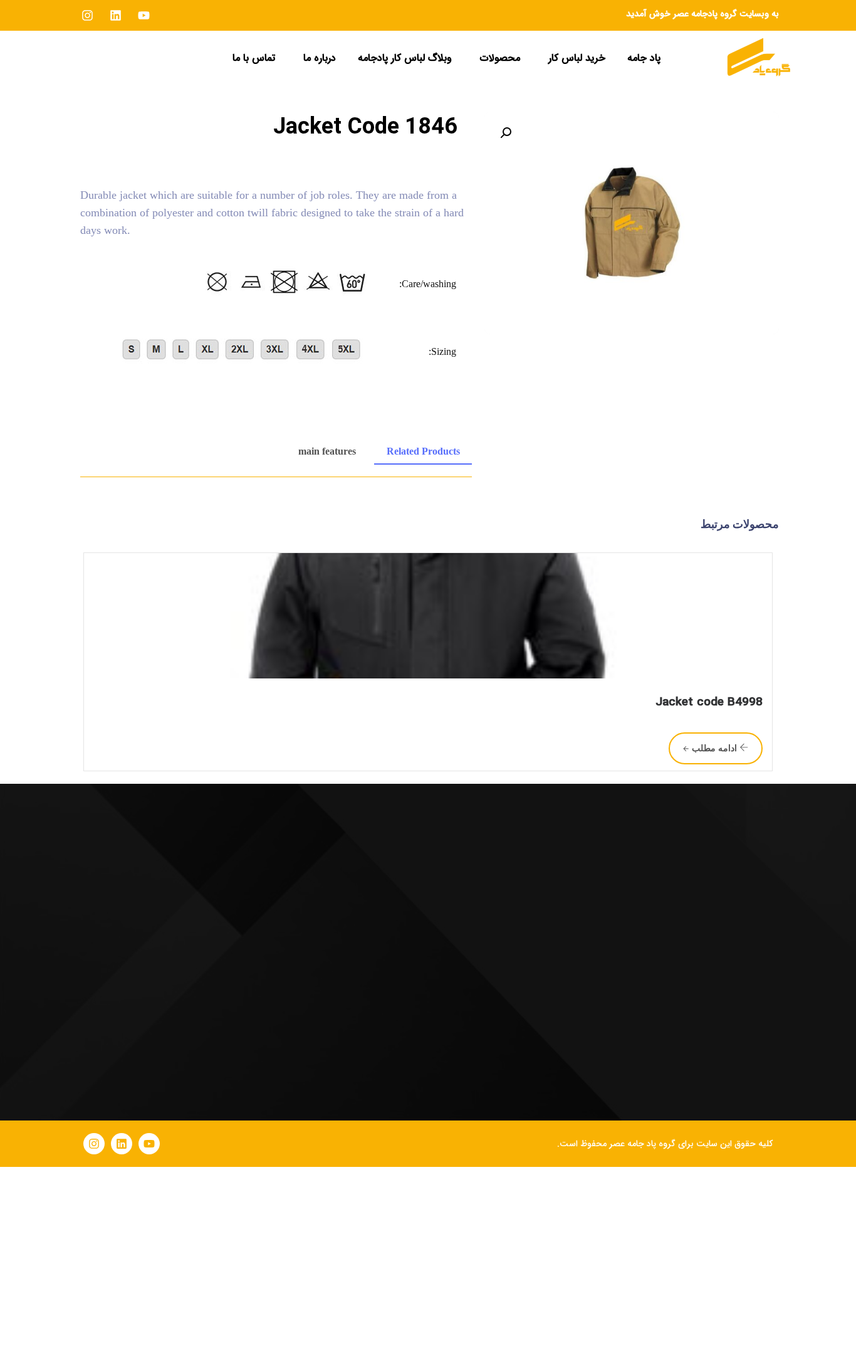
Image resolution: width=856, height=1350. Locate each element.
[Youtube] (149, 1143)
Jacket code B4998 (709, 702)
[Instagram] (94, 1143)
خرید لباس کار (576, 58)
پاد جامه (643, 58)
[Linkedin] (121, 1143)
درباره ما (319, 58)
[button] (574, 58)
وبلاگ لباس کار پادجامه (405, 58)
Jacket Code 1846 (365, 126)
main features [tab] (327, 451)
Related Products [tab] (423, 451)
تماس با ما (253, 58)
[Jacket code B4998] (428, 615)
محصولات (500, 58)
